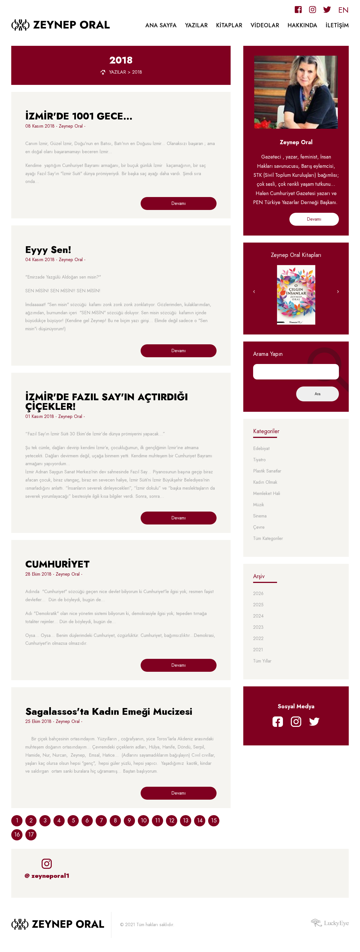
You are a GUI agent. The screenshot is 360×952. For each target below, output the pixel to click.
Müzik (258, 505)
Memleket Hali (266, 494)
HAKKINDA (302, 25)
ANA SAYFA (161, 25)
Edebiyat (261, 449)
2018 (137, 72)
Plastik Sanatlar (267, 471)
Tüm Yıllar (262, 661)
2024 (258, 616)
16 (17, 835)
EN (343, 10)
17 (31, 835)
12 (171, 821)
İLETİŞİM (337, 25)
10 (144, 821)
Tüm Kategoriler (268, 539)
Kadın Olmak (265, 482)
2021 (258, 650)
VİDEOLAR (265, 25)
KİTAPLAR (229, 25)
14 (200, 821)
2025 (258, 605)
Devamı (178, 203)
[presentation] (254, 291)
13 (185, 821)
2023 (258, 627)
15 (214, 821)
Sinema (260, 516)
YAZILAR (196, 25)
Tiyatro (259, 460)
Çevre (259, 527)
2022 (258, 639)
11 (157, 821)
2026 (258, 594)
